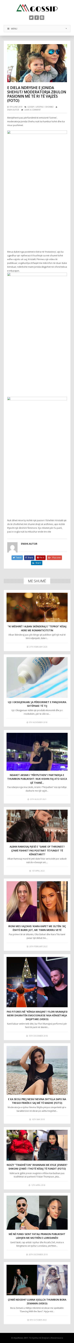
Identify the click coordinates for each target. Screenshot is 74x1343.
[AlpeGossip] (37, 7)
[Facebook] (36, 17)
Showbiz (49, 107)
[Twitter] (31, 17)
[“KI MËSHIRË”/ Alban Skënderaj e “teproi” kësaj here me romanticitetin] (37, 607)
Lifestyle (40, 107)
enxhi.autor (13, 110)
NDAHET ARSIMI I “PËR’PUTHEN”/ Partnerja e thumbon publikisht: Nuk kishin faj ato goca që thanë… (37, 778)
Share (30, 557)
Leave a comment (32, 110)
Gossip (30, 107)
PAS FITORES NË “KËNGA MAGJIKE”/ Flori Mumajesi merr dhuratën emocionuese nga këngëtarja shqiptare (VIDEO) (37, 1015)
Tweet (19, 557)
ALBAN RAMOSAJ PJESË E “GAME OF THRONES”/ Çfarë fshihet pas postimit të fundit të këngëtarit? (37, 850)
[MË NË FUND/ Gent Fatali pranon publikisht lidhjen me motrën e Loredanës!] (37, 1213)
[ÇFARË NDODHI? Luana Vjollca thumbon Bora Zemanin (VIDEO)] (37, 1280)
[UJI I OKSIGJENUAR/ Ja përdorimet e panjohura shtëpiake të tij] (37, 677)
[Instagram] (42, 17)
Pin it (42, 557)
